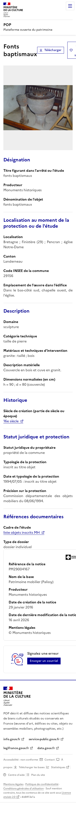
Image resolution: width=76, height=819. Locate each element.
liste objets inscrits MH (21, 532)
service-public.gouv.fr (44, 739)
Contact (50, 760)
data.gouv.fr (46, 748)
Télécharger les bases (32, 767)
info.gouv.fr (11, 739)
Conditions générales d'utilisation (23, 788)
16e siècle (11, 421)
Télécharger (52, 50)
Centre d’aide (16, 775)
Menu (70, 6)
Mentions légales (13, 784)
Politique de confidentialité (41, 784)
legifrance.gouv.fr (16, 748)
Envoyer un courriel (44, 661)
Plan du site (38, 775)
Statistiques (58, 767)
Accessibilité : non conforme (20, 760)
